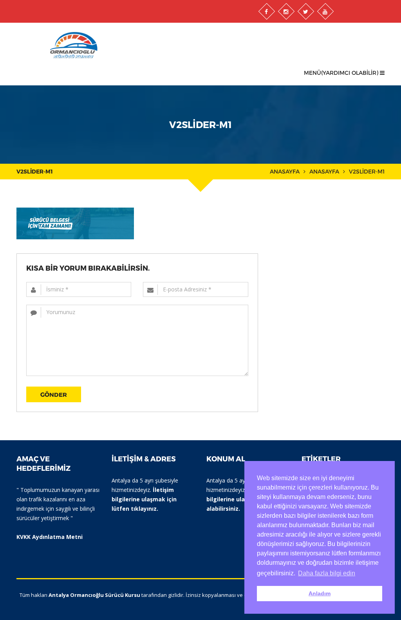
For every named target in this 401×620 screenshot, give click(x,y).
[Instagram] (286, 11)
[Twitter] (305, 11)
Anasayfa (285, 171)
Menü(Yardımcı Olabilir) (342, 72)
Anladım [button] (320, 593)
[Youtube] (325, 11)
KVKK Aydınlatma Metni (49, 536)
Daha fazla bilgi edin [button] (326, 573)
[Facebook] (266, 11)
